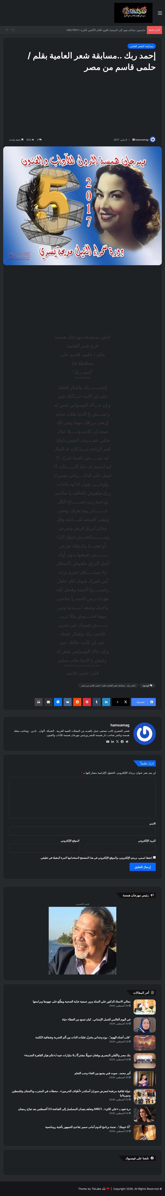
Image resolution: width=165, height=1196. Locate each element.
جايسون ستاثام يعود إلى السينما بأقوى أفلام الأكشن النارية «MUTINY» (105, 30)
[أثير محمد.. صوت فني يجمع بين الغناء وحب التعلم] (145, 1078)
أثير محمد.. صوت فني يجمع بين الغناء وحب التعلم (102, 1073)
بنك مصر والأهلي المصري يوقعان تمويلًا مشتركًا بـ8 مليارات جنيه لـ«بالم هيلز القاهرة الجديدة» (77, 1055)
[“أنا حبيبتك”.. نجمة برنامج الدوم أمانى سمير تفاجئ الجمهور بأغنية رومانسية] (145, 1132)
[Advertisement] (82, 105)
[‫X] (117, 741)
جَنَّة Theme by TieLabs (92, 1188)
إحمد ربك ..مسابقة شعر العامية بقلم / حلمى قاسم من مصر (108, 685)
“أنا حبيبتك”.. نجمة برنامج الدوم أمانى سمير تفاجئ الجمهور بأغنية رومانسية (88, 1127)
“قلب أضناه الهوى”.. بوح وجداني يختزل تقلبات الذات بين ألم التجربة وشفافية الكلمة (83, 1037)
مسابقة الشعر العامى (142, 46)
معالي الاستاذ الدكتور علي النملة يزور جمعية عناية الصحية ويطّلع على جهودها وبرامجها (82, 1001)
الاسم (153, 823)
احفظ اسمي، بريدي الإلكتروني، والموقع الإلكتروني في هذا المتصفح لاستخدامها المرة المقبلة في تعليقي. (96, 857)
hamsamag (141, 139)
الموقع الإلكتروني (70, 840)
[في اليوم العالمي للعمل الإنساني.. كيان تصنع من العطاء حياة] (145, 1024)
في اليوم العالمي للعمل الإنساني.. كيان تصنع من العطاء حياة (96, 1019)
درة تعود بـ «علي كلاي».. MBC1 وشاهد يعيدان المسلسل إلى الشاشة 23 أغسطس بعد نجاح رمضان (74, 1109)
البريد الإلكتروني (147, 840)
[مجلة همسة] (133, 13)
